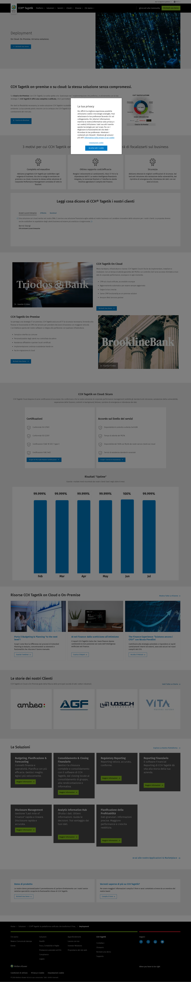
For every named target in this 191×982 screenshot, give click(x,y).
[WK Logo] (19, 966)
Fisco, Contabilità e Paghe (49, 946)
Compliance (44, 954)
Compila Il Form (107, 896)
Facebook (141, 942)
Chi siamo (89, 8)
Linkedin (155, 942)
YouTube (162, 942)
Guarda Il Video (23, 304)
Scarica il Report (79, 655)
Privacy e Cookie (37, 973)
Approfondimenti (74, 937)
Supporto (100, 956)
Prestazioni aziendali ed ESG (50, 950)
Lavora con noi (73, 941)
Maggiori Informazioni (67, 792)
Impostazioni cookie (96, 143)
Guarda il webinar (22, 655)
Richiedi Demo (21, 47)
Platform (39, 8)
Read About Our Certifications (44, 460)
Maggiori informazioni (24, 782)
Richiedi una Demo (171, 8)
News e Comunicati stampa (21, 941)
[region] (96, 126)
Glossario (100, 947)
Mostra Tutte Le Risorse (168, 596)
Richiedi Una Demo (23, 896)
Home (13, 926)
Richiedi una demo (103, 952)
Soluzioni (50, 8)
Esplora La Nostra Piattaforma (165, 748)
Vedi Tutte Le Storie (170, 684)
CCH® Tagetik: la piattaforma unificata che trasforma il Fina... (52, 926)
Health (42, 941)
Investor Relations (75, 946)
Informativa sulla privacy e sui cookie (99, 138)
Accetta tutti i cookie (96, 148)
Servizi (60, 8)
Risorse (78, 8)
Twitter (148, 942)
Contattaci (100, 943)
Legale (42, 959)
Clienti (69, 8)
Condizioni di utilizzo (19, 973)
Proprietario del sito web (77, 950)
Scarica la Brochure (21, 121)
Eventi (13, 946)
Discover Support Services (111, 460)
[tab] (28, 213)
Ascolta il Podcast (137, 655)
